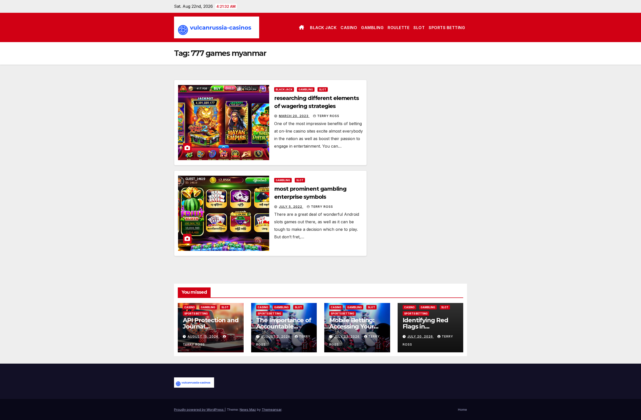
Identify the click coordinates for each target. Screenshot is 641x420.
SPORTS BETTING (447, 27)
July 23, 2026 (347, 336)
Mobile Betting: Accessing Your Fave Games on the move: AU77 (352, 330)
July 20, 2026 (420, 336)
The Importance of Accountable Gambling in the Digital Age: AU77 (283, 330)
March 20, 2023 (294, 116)
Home (462, 409)
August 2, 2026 (276, 336)
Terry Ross (328, 116)
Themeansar (271, 409)
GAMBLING (372, 27)
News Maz (248, 409)
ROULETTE (398, 27)
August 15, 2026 (203, 336)
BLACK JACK (323, 27)
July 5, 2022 (291, 206)
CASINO (349, 27)
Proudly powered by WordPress (199, 409)
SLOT (419, 27)
